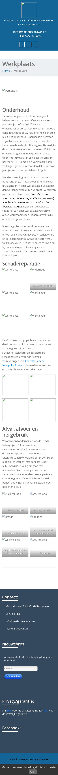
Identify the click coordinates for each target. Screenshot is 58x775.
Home (6, 70)
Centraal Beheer (34, 361)
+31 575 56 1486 (30, 36)
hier (9, 710)
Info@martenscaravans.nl (30, 32)
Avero (18, 365)
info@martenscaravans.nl (20, 621)
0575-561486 (13, 613)
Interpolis (8, 365)
